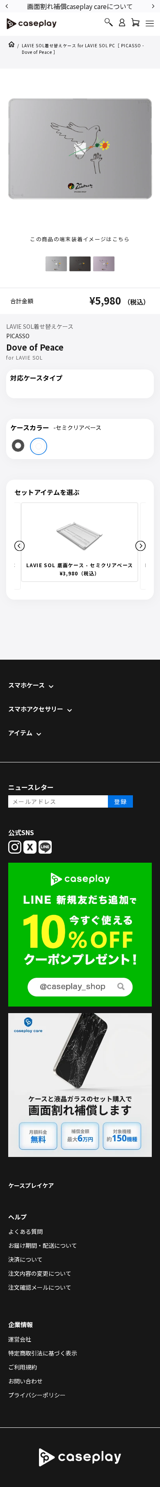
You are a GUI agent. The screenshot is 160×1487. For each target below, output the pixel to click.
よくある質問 (25, 1231)
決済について (25, 1259)
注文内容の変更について (39, 1273)
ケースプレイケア (31, 1185)
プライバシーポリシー (37, 1395)
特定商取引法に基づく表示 (42, 1353)
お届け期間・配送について (42, 1245)
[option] (90, 5)
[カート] (135, 24)
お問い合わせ (25, 1381)
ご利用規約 (22, 1367)
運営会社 (19, 1339)
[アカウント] (122, 26)
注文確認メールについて (39, 1287)
